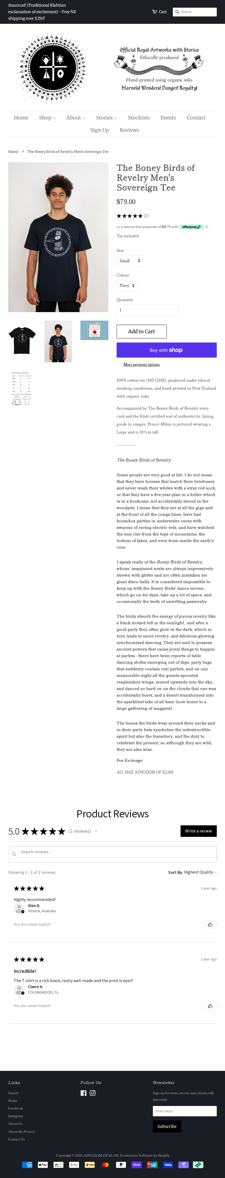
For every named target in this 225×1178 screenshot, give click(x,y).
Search (13, 1093)
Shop (45, 118)
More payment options (141, 364)
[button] (96, 831)
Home (21, 118)
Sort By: (175, 872)
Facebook (15, 1108)
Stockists (139, 118)
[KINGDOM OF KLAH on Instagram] (92, 1094)
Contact (196, 118)
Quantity (125, 300)
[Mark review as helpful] (210, 924)
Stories (105, 118)
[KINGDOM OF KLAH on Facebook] (83, 1094)
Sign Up (99, 130)
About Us (15, 1123)
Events (168, 118)
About (74, 118)
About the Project (21, 1131)
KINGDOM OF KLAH (101, 1155)
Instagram (15, 1116)
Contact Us (16, 1139)
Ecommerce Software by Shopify (144, 1155)
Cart (163, 11)
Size (120, 250)
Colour (123, 275)
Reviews (129, 130)
